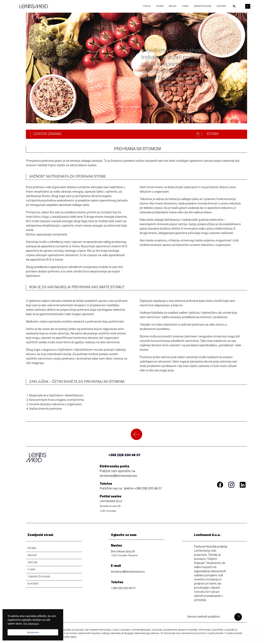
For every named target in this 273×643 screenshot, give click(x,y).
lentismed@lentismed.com (118, 476)
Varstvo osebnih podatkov (203, 616)
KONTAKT (33, 584)
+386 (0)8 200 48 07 (148, 488)
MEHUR (32, 555)
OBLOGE (32, 562)
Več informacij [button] (31, 623)
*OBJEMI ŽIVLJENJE (38, 576)
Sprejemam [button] (33, 632)
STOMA (31, 548)
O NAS (31, 569)
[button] (234, 7)
